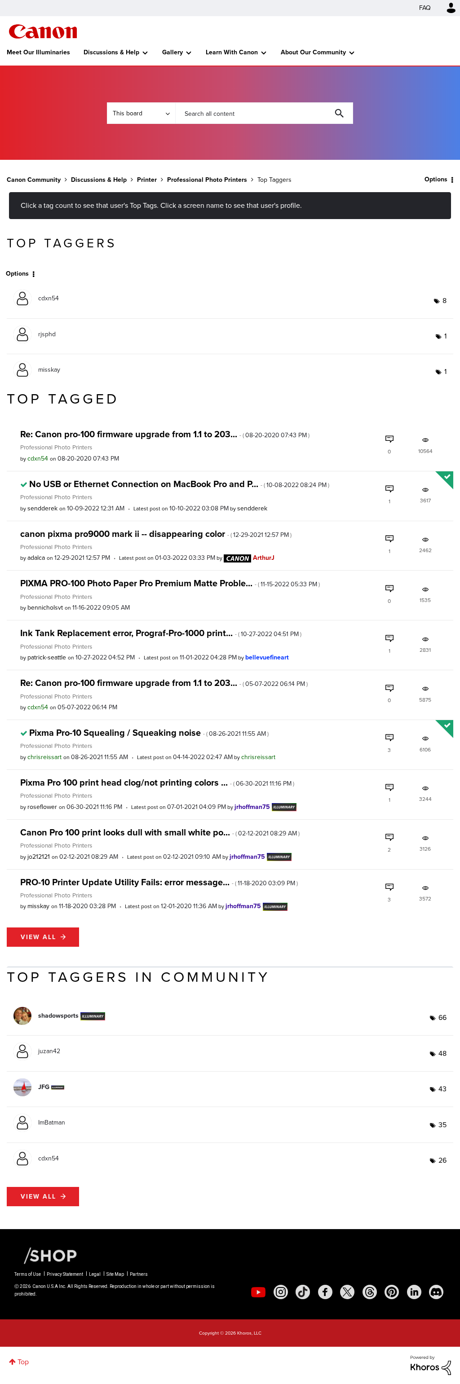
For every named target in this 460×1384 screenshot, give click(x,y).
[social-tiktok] (303, 1292)
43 (442, 1089)
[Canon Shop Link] (45, 1255)
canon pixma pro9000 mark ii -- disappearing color (156, 533)
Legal (95, 1274)
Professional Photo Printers (207, 180)
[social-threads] (370, 1292)
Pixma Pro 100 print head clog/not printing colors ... (157, 782)
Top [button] (23, 1362)
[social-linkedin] (414, 1292)
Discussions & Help (111, 52)
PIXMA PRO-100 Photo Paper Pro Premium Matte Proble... (170, 583)
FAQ (425, 8)
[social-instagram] (281, 1292)
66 (442, 1017)
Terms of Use (27, 1274)
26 (442, 1160)
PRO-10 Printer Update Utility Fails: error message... (159, 882)
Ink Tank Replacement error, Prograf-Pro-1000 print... (160, 633)
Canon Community (43, 31)
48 (442, 1053)
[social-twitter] (347, 1292)
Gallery (172, 52)
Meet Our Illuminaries (38, 52)
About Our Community (313, 52)
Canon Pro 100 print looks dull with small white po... (160, 832)
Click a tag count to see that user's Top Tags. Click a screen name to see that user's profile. (161, 205)
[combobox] (264, 113)
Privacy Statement (65, 1274)
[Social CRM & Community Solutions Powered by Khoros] (431, 1364)
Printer (147, 180)
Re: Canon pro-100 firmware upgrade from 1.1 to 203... (165, 434)
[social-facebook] (325, 1292)
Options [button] (436, 179)
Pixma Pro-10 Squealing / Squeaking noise (149, 732)
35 (442, 1125)
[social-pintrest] (392, 1292)
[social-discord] (436, 1292)
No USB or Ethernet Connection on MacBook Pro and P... (179, 484)
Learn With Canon (232, 52)
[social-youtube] (258, 1292)
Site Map (115, 1274)
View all (38, 937)
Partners (139, 1274)
